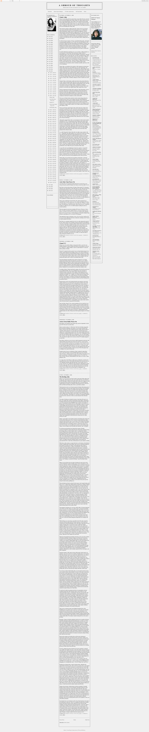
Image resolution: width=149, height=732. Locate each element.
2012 (50, 63)
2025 (50, 38)
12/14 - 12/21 (52, 76)
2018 (50, 51)
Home (85, 11)
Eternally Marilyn (96, 136)
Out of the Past (95, 169)
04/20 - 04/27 (52, 153)
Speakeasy (95, 201)
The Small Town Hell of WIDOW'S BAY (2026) (97, 245)
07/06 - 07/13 (52, 132)
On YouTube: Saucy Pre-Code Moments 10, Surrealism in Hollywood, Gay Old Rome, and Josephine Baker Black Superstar (97, 255)
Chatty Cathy (52, 97)
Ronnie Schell (95, 120)
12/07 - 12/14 (52, 78)
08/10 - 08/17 (52, 123)
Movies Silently (95, 159)
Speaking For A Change (96, 207)
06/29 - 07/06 (52, 134)
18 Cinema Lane (96, 57)
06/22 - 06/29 (52, 136)
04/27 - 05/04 (52, 151)
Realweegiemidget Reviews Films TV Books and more (96, 187)
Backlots (94, 72)
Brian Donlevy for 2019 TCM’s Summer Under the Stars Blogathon (97, 181)
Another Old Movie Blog (96, 67)
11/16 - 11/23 (52, 84)
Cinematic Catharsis (97, 84)
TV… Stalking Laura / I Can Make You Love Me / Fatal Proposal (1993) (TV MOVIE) (97, 191)
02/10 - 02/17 (52, 172)
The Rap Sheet (95, 235)
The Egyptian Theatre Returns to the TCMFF (97, 73)
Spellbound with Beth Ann (97, 212)
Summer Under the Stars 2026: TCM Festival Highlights (97, 166)
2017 (50, 53)
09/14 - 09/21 (52, 113)
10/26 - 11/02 (52, 89)
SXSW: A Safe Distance (97, 185)
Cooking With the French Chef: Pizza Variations (96, 223)
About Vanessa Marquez (58, 11)
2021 (50, 46)
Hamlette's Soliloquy (97, 115)
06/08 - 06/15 (52, 140)
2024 (50, 40)
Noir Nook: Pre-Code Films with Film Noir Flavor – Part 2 (96, 95)
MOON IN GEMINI (97, 147)
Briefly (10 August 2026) (96, 241)
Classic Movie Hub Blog (96, 93)
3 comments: (85, 313)
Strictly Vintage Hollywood (96, 216)
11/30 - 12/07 (52, 80)
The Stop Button (96, 239)
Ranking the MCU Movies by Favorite (96, 117)
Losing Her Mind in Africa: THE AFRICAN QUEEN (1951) (97, 176)
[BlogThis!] (61, 175)
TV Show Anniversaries (69, 11)
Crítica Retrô (95, 103)
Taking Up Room (96, 221)
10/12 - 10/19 (52, 93)
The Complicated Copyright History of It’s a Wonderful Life (97, 233)
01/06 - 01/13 (52, 182)
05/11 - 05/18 (52, 148)
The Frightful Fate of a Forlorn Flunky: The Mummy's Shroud (97, 112)
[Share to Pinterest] (64, 175)
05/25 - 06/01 (52, 144)
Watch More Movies (96, 247)
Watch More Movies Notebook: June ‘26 (96, 249)
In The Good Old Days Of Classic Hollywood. (97, 123)
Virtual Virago (95, 243)
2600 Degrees (83, 730)
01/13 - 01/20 (52, 180)
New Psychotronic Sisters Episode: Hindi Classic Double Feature (97, 203)
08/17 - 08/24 (52, 121)
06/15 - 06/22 (52, 138)
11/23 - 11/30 (52, 82)
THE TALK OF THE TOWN (96, 228)
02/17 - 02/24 (52, 171)
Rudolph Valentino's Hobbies (96, 218)
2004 (50, 190)
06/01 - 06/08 (52, 142)
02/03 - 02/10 (52, 174)
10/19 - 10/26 (52, 91)
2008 (50, 71)
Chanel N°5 (52, 102)
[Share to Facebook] (63, 175)
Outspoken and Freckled (96, 173)
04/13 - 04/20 (52, 155)
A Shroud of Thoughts (74, 5)
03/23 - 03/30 (52, 161)
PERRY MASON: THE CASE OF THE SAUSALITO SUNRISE (97, 81)
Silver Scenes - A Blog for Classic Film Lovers (97, 195)
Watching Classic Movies (96, 251)
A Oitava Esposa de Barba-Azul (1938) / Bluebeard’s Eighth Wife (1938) (97, 105)
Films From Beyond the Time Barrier (96, 109)
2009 (50, 69)
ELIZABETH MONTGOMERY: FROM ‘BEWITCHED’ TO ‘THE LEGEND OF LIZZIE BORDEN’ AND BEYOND (97, 127)
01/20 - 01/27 (52, 178)
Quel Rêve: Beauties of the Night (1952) (97, 90)
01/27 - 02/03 (52, 176)
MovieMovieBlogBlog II (97, 152)
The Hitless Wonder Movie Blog (96, 226)
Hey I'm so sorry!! (96, 145)
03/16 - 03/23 (52, 163)
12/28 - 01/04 (52, 72)
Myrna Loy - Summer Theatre (96, 69)
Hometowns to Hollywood (95, 119)
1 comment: (84, 368)
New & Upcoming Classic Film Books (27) (97, 171)
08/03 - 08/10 (52, 125)
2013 (50, 61)
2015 (50, 57)
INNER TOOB (96, 132)
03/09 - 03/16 (52, 165)
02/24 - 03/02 (52, 169)
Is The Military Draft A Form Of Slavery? (97, 209)
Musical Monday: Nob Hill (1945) (97, 101)
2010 (50, 67)
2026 (50, 36)
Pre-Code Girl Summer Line (97, 214)
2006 (50, 186)
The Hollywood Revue (97, 230)
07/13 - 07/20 (52, 130)
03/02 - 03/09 (52, 167)
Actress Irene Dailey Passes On (68, 321)
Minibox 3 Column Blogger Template (69, 730)
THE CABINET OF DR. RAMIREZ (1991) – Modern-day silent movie (97, 156)
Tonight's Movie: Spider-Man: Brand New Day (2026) (97, 141)
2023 (50, 42)
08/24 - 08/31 (52, 119)
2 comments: (85, 235)
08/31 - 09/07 (52, 117)
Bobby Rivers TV (96, 75)
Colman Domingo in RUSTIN (96, 77)
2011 (50, 65)
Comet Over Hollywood (95, 99)
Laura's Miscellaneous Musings (97, 139)
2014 (50, 59)
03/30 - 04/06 (52, 159)
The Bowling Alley (53, 107)
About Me (50, 11)
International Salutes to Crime (97, 237)
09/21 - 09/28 (52, 111)
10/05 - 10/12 (52, 95)
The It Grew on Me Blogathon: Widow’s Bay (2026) (96, 149)
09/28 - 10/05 (52, 109)
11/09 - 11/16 (52, 86)
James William (78, 730)
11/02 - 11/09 (52, 88)
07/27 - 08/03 (52, 127)
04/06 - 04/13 (52, 157)
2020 (50, 48)
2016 (50, 55)
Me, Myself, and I (96, 144)
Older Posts (87, 719)
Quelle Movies (95, 184)
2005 (50, 188)
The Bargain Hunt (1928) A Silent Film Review (96, 161)
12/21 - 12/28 (52, 74)
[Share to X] (62, 175)
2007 (50, 184)
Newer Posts (62, 719)
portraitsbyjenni (96, 179)
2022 (50, 44)
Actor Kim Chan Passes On (67, 182)
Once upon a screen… (97, 164)
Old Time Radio (79, 11)
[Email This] (60, 175)
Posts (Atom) (67, 722)
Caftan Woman (96, 79)
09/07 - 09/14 (52, 115)
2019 (50, 50)
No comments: (85, 173)
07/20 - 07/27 (52, 129)
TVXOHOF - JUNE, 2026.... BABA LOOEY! (97, 133)
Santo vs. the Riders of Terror (97, 86)
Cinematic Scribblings (97, 88)
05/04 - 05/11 (52, 150)
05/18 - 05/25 (52, 146)
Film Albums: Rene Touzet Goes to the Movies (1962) (96, 198)
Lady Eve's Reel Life (97, 135)
